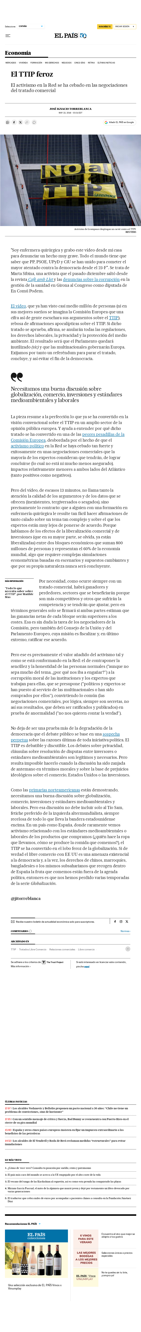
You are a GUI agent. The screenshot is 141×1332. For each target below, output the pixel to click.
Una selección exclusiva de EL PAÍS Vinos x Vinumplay (35, 1286)
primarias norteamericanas (54, 789)
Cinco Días (79, 63)
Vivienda (23, 63)
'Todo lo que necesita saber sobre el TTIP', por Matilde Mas (19, 593)
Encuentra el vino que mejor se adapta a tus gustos (118, 1235)
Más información (20, 966)
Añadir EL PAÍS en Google (121, 122)
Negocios (66, 63)
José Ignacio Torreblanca (71, 109)
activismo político (27, 445)
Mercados (11, 63)
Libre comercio (86, 949)
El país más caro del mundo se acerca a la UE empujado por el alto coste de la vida (54, 1174)
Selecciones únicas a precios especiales (117, 1254)
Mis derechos (52, 63)
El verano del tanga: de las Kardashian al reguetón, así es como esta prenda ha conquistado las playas (64, 1181)
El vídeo (18, 306)
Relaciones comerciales (62, 949)
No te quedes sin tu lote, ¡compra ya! (115, 1274)
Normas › (125, 931)
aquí (86, 966)
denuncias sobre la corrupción (91, 279)
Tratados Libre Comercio (32, 949)
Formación (36, 63)
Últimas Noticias (106, 63)
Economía (18, 53)
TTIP (113, 317)
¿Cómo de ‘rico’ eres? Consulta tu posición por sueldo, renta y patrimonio (49, 1167)
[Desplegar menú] (8, 36)
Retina (91, 63)
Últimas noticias (16, 1101)
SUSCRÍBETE (105, 26)
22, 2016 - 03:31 (70, 113)
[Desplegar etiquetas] (127, 948)
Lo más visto (13, 1160)
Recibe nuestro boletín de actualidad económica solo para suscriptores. (55, 921)
